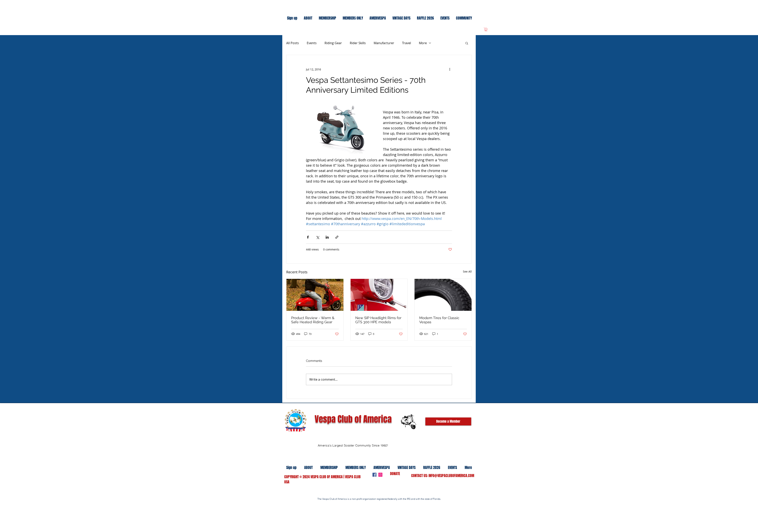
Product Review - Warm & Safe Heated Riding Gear (312, 320)
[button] (467, 43)
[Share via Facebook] (308, 237)
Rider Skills (358, 43)
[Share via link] (337, 237)
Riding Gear (333, 43)
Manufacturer (384, 43)
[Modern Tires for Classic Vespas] (443, 295)
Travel (406, 43)
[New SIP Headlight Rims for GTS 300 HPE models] (379, 295)
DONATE (395, 473)
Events (312, 43)
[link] (486, 29)
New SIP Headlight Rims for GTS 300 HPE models (378, 320)
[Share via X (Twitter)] (317, 237)
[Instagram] (380, 475)
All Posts (292, 43)
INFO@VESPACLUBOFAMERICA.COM (451, 475)
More (423, 43)
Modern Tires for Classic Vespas (439, 320)
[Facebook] (374, 475)
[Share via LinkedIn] (327, 237)
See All (467, 271)
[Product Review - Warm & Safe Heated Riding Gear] (314, 295)
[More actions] (449, 69)
